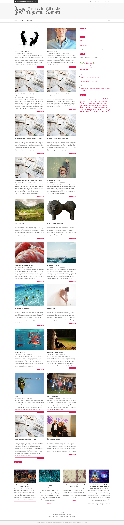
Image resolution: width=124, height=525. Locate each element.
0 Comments (31, 53)
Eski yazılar (17, 462)
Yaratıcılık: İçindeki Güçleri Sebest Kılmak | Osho (28, 138)
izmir (101, 103)
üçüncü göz (100, 111)
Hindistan (90, 103)
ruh (102, 105)
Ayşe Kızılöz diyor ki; (52, 396)
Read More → (41, 67)
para (95, 105)
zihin (81, 111)
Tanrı (81, 109)
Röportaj (56, 53)
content (100, 99)
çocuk (93, 111)
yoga (108, 109)
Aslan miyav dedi (19, 223)
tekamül (84, 109)
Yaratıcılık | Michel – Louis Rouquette (57, 138)
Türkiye (89, 109)
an (83, 99)
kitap (23, 97)
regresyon (99, 105)
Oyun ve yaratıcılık (20, 352)
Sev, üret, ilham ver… (52, 51)
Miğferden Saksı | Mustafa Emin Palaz (25, 439)
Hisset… (17, 396)
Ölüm (89, 111)
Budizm (97, 99)
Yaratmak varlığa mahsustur (55, 223)
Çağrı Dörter (85, 111)
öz (95, 111)
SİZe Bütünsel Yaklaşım (53, 439)
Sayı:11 (26, 440)
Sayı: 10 (23, 53)
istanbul (98, 103)
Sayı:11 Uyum (92, 107)
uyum (94, 110)
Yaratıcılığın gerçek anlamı (22, 308)
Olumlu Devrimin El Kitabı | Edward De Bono (59, 94)
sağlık (99, 107)
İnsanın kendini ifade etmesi (55, 352)
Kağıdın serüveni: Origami (22, 51)
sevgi (103, 107)
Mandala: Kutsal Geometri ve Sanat (89, 81)
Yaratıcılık (101, 109)
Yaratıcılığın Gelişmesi (53, 265)
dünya (105, 99)
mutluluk (88, 105)
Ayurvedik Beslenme (85, 85)
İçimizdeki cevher (52, 308)
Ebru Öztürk (83, 101)
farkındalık (95, 101)
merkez (55, 440)
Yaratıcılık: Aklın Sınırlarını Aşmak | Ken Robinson (28, 180)
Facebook (82, 28)
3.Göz (81, 99)
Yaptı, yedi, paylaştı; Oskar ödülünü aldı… (90, 77)
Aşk (89, 99)
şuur (107, 111)
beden (92, 99)
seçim (107, 107)
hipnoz (94, 103)
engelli (88, 101)
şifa (105, 111)
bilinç (94, 99)
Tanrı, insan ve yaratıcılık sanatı (24, 265)
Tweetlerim (82, 40)
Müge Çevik (92, 105)
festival (101, 101)
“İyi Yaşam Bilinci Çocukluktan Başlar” (89, 74)
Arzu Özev (86, 99)
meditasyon (83, 105)
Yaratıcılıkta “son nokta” (53, 180)
